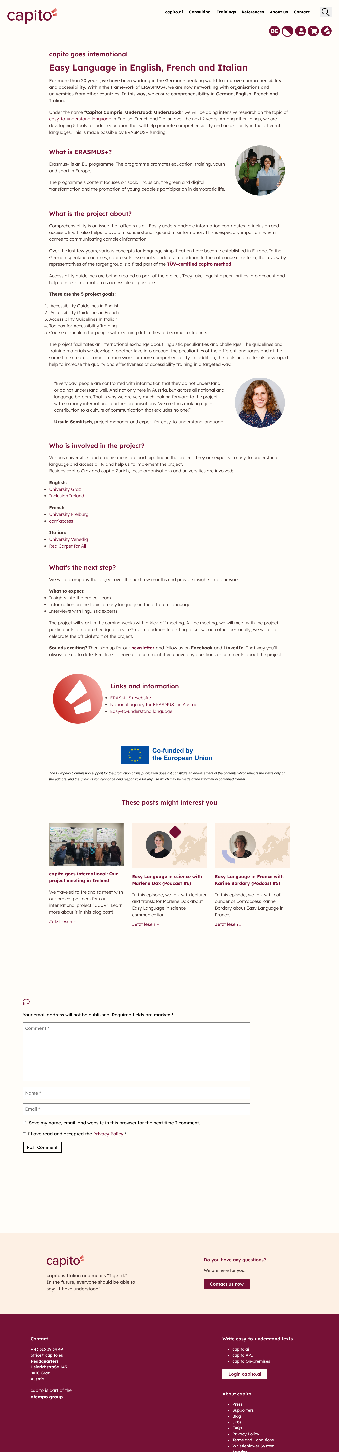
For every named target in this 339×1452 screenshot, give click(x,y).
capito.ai (174, 9)
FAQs (237, 1213)
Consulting (200, 9)
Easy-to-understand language (141, 496)
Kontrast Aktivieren (287, 27)
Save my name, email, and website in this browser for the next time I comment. (114, 908)
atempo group (47, 1182)
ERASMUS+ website (130, 483)
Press (237, 1189)
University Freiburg (69, 299)
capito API (242, 1140)
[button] (169, 1273)
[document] (169, 1360)
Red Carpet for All (67, 331)
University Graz (65, 274)
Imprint (239, 1237)
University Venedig (68, 324)
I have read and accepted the (77, 919)
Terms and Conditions (253, 1225)
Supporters (243, 1195)
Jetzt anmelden (163, 1433)
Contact (302, 9)
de (274, 27)
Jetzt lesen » (62, 707)
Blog (236, 1201)
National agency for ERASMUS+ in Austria (154, 490)
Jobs (236, 1207)
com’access (61, 306)
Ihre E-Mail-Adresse (159, 1333)
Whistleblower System (253, 1231)
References (253, 9)
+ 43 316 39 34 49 (47, 1134)
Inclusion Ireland (66, 281)
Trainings (226, 9)
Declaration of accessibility (258, 1243)
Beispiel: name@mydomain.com (160, 1345)
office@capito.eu (47, 1140)
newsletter (142, 433)
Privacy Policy (109, 919)
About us (279, 9)
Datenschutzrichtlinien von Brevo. (142, 1406)
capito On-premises (251, 1146)
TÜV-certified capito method (199, 49)
